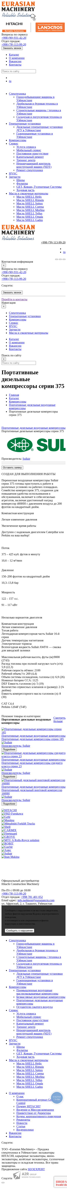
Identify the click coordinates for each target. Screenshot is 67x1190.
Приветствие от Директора (33, 1113)
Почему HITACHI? (28, 1106)
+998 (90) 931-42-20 (13, 37)
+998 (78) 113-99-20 (13, 44)
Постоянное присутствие (32, 153)
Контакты (15, 64)
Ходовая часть (25, 190)
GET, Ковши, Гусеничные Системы (39, 186)
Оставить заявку (12, 467)
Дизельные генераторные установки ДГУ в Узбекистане (39, 128)
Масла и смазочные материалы (28, 193)
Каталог (14, 54)
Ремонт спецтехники (29, 170)
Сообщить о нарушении (19, 930)
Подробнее (9, 749)
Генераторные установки (25, 123)
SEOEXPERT (36, 1169)
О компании (17, 58)
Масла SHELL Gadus (29, 220)
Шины (20, 180)
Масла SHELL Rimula (30, 200)
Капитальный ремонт (30, 156)
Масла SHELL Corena (30, 206)
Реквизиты (23, 1119)
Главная (14, 394)
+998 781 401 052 (32, 897)
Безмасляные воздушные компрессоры (40, 997)
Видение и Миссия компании (35, 1109)
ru (10, 81)
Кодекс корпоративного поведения (38, 1116)
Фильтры (22, 183)
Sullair (26, 458)
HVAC (13, 173)
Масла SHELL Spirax (29, 203)
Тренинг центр (25, 160)
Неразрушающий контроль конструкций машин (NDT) (33, 165)
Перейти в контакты (14, 299)
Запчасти (14, 176)
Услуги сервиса (26, 146)
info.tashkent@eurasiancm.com (35, 900)
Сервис (13, 143)
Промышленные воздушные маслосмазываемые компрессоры (37, 992)
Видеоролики (25, 1129)
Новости (21, 1123)
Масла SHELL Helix (29, 196)
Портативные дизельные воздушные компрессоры (33, 427)
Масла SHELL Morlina (30, 210)
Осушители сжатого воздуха (34, 1006)
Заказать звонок (12, 48)
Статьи (20, 1126)
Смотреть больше (59, 719)
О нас (20, 1096)
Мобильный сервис (28, 150)
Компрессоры (17, 140)
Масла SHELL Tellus (29, 213)
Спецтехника (17, 93)
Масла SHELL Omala (29, 216)
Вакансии (15, 61)
